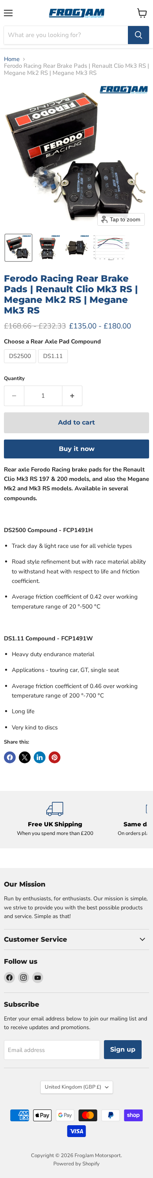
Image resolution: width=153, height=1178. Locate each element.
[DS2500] (21, 365)
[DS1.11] (54, 365)
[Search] (138, 35)
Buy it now (77, 449)
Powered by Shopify (76, 1163)
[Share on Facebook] (10, 757)
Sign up (122, 1049)
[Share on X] (25, 757)
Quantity (14, 379)
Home (12, 59)
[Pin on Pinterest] (54, 757)
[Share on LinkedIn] (40, 757)
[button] (18, 247)
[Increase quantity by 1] (72, 396)
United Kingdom (73, 1087)
